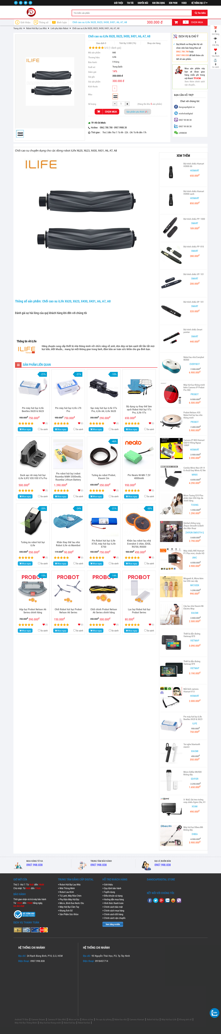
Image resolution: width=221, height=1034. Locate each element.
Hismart (194, 170)
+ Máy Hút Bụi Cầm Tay (68, 906)
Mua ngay (26, 429)
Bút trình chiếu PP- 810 (193, 246)
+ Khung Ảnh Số (65, 910)
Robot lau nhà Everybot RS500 (193, 358)
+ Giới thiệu (107, 884)
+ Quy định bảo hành (111, 888)
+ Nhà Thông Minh (66, 888)
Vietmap (194, 640)
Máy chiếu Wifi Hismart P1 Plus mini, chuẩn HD (193, 552)
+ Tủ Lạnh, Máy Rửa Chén (69, 895)
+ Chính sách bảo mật (112, 906)
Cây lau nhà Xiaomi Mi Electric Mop (193, 607)
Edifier (194, 778)
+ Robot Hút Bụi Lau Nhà (69, 884)
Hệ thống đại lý (198, 3)
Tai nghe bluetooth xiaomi (191, 745)
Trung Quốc (117, 66)
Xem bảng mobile (113, 924)
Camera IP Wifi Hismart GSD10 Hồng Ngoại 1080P (193, 443)
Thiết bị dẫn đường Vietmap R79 (191, 662)
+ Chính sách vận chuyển (113, 918)
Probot (195, 394)
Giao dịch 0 (101, 43)
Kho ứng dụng (158, 3)
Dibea (195, 834)
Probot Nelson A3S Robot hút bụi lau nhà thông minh (192, 415)
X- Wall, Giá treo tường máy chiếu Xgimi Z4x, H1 (194, 800)
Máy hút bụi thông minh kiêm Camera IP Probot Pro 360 (194, 387)
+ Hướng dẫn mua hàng (113, 899)
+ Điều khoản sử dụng (112, 895)
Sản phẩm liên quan (34, 365)
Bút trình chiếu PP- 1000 (194, 219)
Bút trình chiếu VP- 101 (193, 274)
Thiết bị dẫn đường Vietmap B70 (191, 635)
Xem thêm (183, 155)
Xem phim (173, 3)
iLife (114, 57)
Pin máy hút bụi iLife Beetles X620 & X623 (192, 717)
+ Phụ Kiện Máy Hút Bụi (68, 899)
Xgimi (195, 806)
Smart (194, 223)
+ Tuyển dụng (108, 892)
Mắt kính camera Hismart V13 (191, 690)
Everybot (195, 364)
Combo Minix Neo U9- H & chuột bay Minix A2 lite (194, 469)
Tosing (195, 504)
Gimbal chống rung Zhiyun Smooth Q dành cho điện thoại (193, 526)
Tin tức (130, 3)
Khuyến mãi (143, 3)
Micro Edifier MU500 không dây (192, 773)
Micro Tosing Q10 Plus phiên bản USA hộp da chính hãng (193, 498)
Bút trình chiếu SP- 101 (193, 302)
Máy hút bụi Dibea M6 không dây (193, 828)
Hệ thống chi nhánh (31, 947)
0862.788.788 (182, 51)
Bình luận (60, 22)
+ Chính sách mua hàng (113, 910)
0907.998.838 (182, 55)
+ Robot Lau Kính (66, 892)
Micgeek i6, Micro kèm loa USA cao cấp (193, 579)
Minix (195, 474)
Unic (194, 557)
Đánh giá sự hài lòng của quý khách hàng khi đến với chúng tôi (51, 313)
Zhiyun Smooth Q (194, 532)
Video (184, 3)
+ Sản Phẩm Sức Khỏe (68, 914)
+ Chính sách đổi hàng (112, 914)
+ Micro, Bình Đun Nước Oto (71, 903)
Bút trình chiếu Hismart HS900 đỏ (193, 165)
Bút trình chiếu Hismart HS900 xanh (193, 192)
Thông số (43, 22)
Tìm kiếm (201, 13)
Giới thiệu (118, 3)
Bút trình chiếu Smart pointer (192, 330)
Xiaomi (194, 613)
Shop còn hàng (153, 43)
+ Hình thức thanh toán (112, 903)
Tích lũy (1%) (127, 43)
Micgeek (194, 585)
